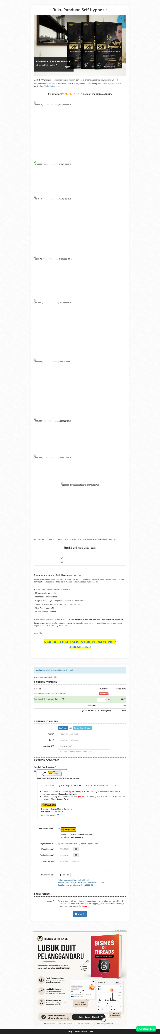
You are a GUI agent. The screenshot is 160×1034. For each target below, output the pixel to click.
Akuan (50, 901)
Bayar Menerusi (46, 844)
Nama (50, 734)
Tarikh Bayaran (46, 855)
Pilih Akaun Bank (46, 828)
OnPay (69, 1031)
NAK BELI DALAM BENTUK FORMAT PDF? (80, 642)
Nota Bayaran (48, 861)
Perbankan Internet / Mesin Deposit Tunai (58, 778)
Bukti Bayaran (47, 875)
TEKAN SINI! (80, 647)
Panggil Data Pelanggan (82, 728)
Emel (51, 740)
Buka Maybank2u (49, 815)
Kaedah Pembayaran (44, 767)
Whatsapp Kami (147, 1029)
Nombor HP (48, 746)
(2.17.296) (89, 1031)
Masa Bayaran (47, 849)
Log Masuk (63, 728)
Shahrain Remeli (51, 86)
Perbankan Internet (69, 844)
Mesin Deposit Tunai (89, 844)
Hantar (79, 914)
